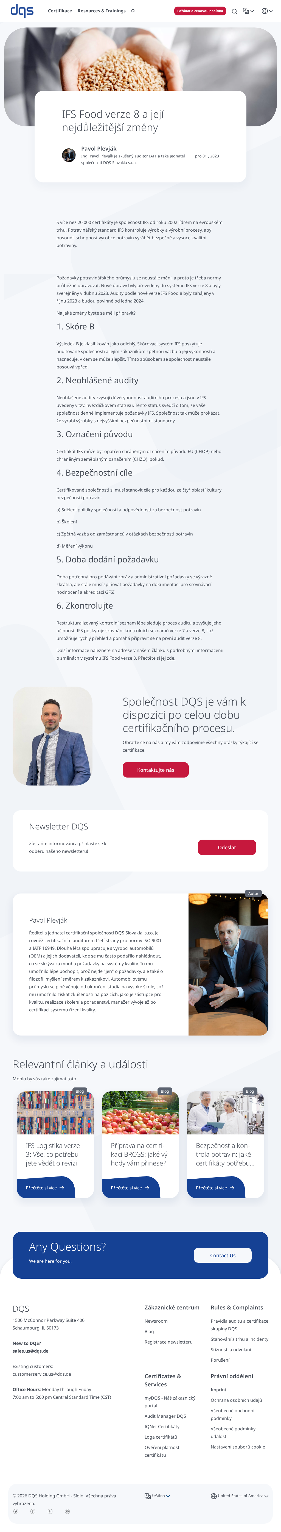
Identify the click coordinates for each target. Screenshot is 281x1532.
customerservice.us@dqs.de (42, 1374)
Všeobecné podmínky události (233, 1432)
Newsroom (156, 1321)
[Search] (235, 11)
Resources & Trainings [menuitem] (102, 11)
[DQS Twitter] (16, 1511)
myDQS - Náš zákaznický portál (170, 1402)
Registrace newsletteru (169, 1342)
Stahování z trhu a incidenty (239, 1339)
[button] (249, 11)
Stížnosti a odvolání (231, 1350)
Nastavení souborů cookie (238, 1446)
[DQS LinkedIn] (50, 1511)
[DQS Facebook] (33, 1511)
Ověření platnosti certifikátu (163, 1451)
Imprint (218, 1390)
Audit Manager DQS (165, 1416)
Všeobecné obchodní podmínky (232, 1414)
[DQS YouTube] (67, 1511)
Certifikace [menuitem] (60, 11)
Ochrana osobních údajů (236, 1400)
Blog (149, 1331)
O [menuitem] (133, 11)
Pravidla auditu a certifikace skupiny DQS (239, 1325)
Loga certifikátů (161, 1437)
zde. (171, 658)
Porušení (220, 1360)
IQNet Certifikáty (162, 1426)
